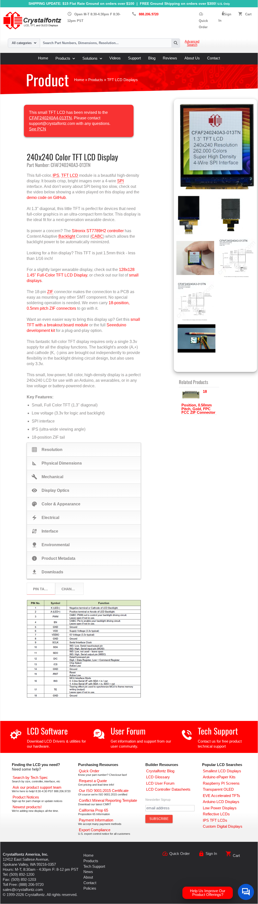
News (88, 872)
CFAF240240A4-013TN (50, 118)
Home (43, 58)
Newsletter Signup (158, 799)
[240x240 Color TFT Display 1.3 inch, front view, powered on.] (216, 147)
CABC (97, 236)
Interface (44, 531)
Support (134, 58)
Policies (89, 888)
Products (62, 58)
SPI (120, 181)
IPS (56, 175)
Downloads (47, 572)
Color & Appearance (56, 504)
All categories (22, 43)
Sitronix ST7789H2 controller (98, 231)
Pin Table (42, 589)
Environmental (50, 545)
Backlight (66, 236)
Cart (248, 14)
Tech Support (218, 731)
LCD (74, 175)
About (88, 877)
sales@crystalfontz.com (23, 890)
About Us (192, 58)
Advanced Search (192, 43)
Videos (115, 58)
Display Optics (50, 490)
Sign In (211, 854)
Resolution (47, 450)
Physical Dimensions (56, 463)
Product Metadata (53, 558)
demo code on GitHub (46, 197)
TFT (65, 175)
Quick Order (203, 20)
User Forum (128, 731)
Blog (151, 58)
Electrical (45, 517)
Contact (213, 58)
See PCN (37, 129)
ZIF (50, 292)
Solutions (90, 58)
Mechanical (47, 477)
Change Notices (72, 589)
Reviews (170, 58)
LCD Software (47, 731)
